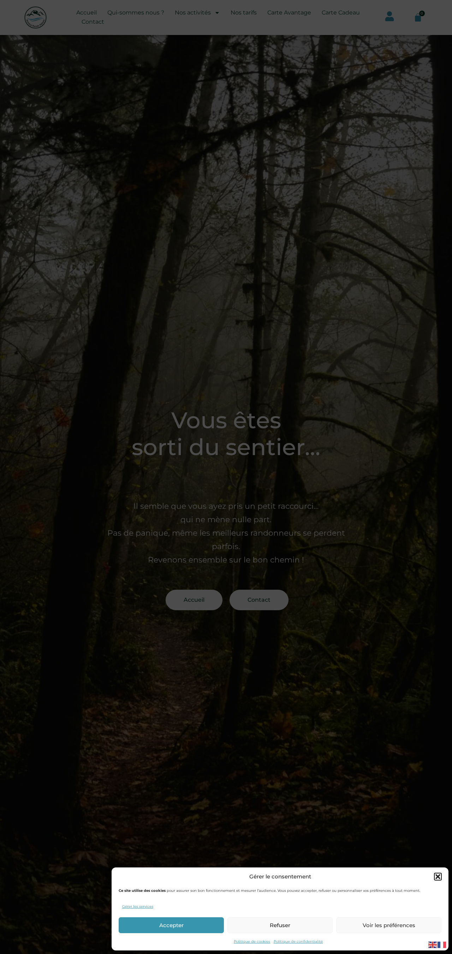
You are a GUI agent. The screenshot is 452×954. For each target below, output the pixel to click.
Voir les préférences (389, 925)
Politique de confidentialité (298, 941)
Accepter (171, 925)
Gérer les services (137, 906)
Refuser (280, 925)
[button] (437, 876)
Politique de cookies (252, 941)
